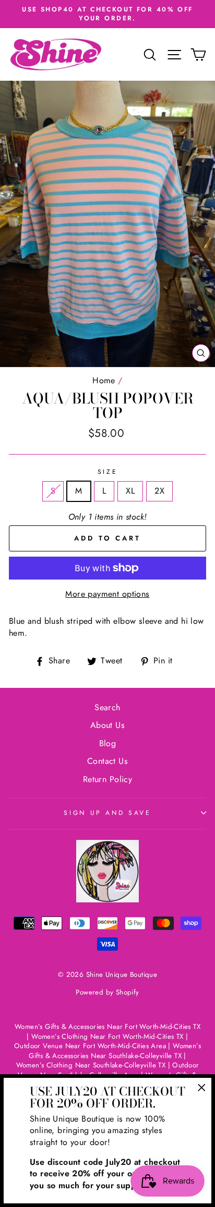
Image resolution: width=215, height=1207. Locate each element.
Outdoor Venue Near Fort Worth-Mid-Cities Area (90, 1046)
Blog (107, 743)
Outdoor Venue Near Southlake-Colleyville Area (108, 1070)
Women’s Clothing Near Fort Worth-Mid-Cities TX (107, 1036)
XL (130, 491)
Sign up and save (107, 813)
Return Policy (107, 779)
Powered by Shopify (107, 992)
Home (103, 380)
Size (108, 472)
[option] (107, 14)
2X (159, 491)
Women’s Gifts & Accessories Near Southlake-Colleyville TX (115, 1051)
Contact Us (107, 761)
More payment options (107, 594)
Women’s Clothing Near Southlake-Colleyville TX (91, 1065)
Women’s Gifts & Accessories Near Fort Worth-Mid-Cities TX (107, 1027)
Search (107, 707)
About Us (107, 725)
